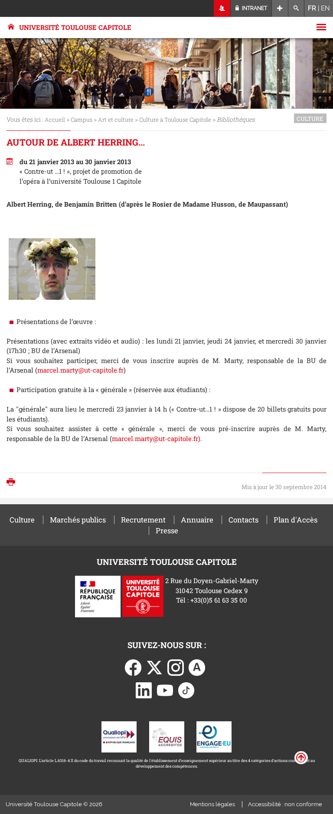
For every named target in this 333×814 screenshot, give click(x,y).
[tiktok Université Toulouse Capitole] (186, 689)
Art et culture (116, 119)
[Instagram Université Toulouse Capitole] (175, 666)
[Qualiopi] (119, 736)
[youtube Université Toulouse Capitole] (165, 689)
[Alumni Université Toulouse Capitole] (197, 666)
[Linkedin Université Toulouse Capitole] (144, 689)
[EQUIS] (166, 736)
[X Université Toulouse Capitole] (154, 666)
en (325, 8)
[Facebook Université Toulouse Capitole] (133, 666)
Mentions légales (212, 804)
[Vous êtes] (222, 8)
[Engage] (214, 736)
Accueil (55, 119)
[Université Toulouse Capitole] (142, 595)
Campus (81, 119)
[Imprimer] (13, 483)
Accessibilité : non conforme (285, 804)
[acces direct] (280, 8)
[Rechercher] (296, 8)
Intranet (254, 8)
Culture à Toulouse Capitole (175, 119)
